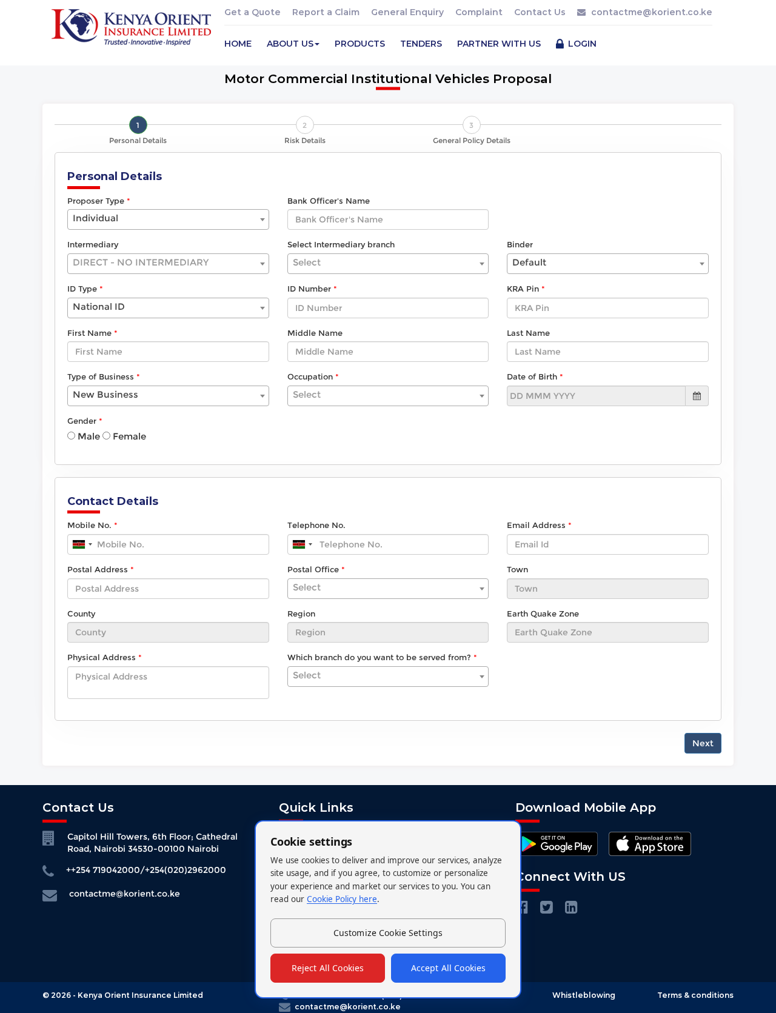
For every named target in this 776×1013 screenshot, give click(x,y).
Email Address (536, 525)
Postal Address (97, 569)
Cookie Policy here (342, 899)
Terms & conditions (695, 995)
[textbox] (168, 262)
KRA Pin (523, 288)
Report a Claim (326, 12)
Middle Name (315, 333)
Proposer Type (95, 201)
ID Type (82, 288)
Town (517, 569)
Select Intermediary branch (341, 244)
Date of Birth (532, 376)
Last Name (528, 333)
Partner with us (499, 43)
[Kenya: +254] (82, 544)
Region (301, 613)
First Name (89, 333)
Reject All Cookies (328, 968)
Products (360, 43)
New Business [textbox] (105, 394)
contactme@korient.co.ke (651, 12)
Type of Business (100, 376)
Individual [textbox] (95, 218)
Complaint (479, 12)
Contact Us (540, 12)
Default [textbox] (529, 262)
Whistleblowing (583, 995)
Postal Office (313, 569)
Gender (81, 421)
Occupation (310, 376)
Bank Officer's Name (328, 201)
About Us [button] (290, 43)
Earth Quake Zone (543, 613)
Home (238, 43)
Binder (520, 244)
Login (581, 43)
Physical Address (101, 657)
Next (703, 743)
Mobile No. (89, 525)
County (81, 613)
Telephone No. (316, 525)
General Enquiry (407, 12)
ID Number (309, 288)
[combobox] (168, 219)
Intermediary (92, 244)
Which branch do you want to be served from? (379, 657)
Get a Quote (252, 12)
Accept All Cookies (448, 968)
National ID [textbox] (99, 306)
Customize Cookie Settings (388, 932)
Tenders (421, 43)
